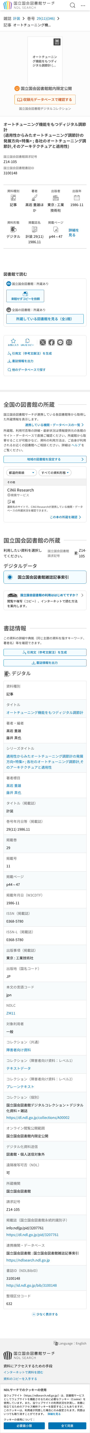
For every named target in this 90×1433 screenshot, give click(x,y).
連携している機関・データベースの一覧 (52, 425)
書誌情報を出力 (22, 361)
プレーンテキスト (20, 1086)
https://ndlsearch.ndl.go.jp (28, 1260)
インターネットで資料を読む (23, 1372)
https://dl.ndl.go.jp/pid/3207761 (32, 1234)
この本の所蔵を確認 (63, 517)
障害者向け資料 (18, 1049)
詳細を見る (74, 232)
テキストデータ (18, 1068)
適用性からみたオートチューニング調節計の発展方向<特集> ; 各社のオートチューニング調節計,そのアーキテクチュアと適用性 (45, 761)
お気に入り (13, 345)
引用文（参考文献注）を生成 (32, 353)
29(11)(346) (46, 18)
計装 (16, 18)
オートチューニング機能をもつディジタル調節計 (44, 712)
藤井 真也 (13, 792)
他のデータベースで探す (29, 369)
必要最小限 (24, 1425)
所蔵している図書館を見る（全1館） (45, 318)
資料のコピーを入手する (20, 1378)
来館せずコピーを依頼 (25, 299)
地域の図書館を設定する (44, 459)
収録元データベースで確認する (47, 99)
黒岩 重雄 (13, 785)
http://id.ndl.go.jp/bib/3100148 (31, 1285)
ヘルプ (76, 445)
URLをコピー (27, 345)
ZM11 (10, 1013)
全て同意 (67, 1425)
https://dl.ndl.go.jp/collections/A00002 (37, 1117)
